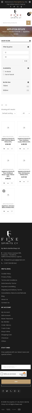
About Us (4, 299)
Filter (25, 61)
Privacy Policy (6, 277)
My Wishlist (5, 322)
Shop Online (5, 331)
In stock (8, 72)
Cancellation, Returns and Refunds (13, 293)
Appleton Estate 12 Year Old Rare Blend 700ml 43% (8, 140)
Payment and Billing (8, 287)
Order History (6, 325)
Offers (3, 341)
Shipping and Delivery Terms (11, 290)
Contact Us (5, 303)
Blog (2, 296)
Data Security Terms (8, 283)
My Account (5, 312)
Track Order (5, 328)
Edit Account (5, 315)
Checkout (4, 338)
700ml (5, 86)
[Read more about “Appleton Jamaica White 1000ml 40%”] (4, 211)
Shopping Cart (6, 335)
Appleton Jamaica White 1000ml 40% (8, 206)
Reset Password (7, 319)
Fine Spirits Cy (19, 2)
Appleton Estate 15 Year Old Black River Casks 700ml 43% (8, 174)
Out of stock (9, 75)
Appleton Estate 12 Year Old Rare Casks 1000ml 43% (24, 140)
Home (4, 32)
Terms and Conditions (9, 280)
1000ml (5, 90)
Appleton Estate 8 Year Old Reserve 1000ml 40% (24, 173)
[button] (4, 149)
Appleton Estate (8, 136)
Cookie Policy (6, 274)
